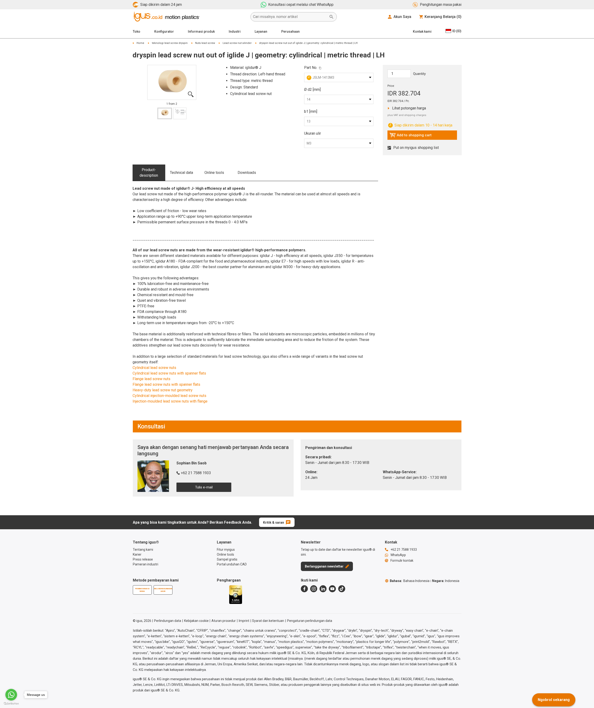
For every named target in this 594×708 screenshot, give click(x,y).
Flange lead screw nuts (151, 379)
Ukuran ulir (312, 133)
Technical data (181, 172)
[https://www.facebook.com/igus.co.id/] (304, 588)
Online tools (214, 172)
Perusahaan (290, 31)
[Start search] (331, 17)
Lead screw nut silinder (237, 43)
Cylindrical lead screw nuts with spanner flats (169, 373)
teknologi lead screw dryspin (170, 43)
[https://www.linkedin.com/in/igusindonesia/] (323, 588)
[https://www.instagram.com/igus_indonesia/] (313, 588)
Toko (136, 31)
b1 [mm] (310, 111)
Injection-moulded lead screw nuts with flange (170, 401)
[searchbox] (290, 17)
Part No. (310, 67)
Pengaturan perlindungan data (309, 621)
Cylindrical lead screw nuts (154, 367)
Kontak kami (422, 31)
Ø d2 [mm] (312, 89)
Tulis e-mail (204, 487)
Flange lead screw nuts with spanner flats (166, 384)
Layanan (261, 31)
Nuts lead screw (205, 43)
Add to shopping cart (411, 136)
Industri (235, 31)
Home (140, 43)
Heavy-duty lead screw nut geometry (163, 390)
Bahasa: (409, 581)
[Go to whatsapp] (11, 695)
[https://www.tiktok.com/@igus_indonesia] (341, 588)
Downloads (247, 172)
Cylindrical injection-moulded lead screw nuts (169, 395)
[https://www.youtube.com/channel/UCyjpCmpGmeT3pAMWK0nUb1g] (332, 588)
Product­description (149, 173)
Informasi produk (201, 31)
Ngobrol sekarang (554, 699)
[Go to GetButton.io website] (11, 703)
